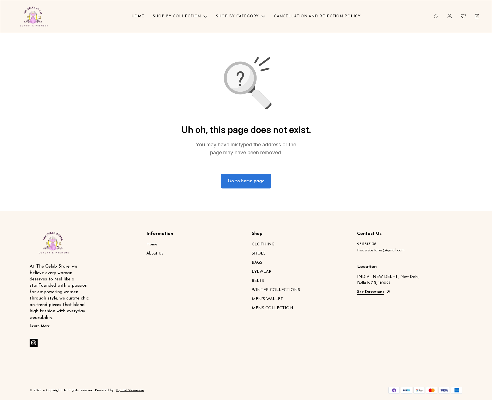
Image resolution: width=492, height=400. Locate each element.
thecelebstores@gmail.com (381, 250)
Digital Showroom (130, 390)
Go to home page (246, 181)
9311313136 (366, 244)
